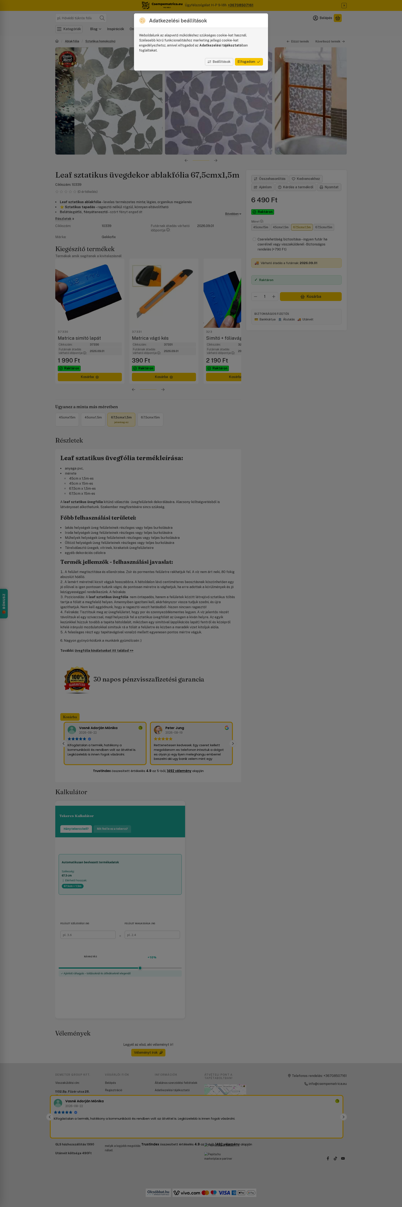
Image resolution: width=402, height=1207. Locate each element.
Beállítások (222, 62)
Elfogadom (246, 62)
